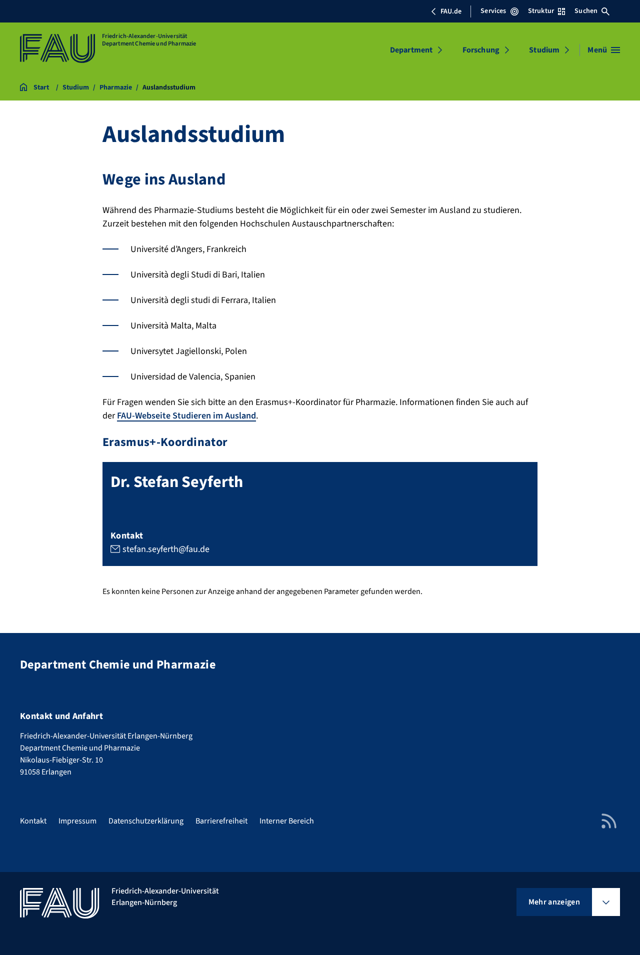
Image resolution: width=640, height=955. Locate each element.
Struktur (541, 11)
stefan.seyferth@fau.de (166, 549)
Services (493, 11)
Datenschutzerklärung (146, 821)
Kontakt (33, 821)
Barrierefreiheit (222, 821)
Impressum (77, 821)
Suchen (586, 11)
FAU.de (451, 11)
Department (411, 50)
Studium (544, 50)
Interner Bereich (287, 821)
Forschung (481, 50)
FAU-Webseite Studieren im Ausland (186, 416)
